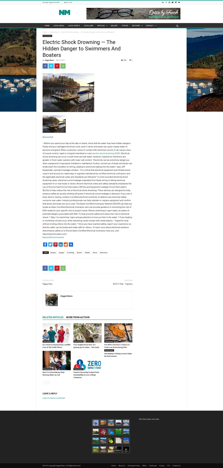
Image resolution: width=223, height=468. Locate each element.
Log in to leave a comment (54, 398)
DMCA (144, 466)
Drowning (70, 253)
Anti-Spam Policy (134, 466)
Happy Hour (48, 284)
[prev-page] (44, 382)
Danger (61, 253)
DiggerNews (49, 60)
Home (45, 32)
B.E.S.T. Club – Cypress (122, 284)
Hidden (87, 253)
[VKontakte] (179, 2)
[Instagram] (169, 2)
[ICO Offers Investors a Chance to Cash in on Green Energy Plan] (118, 333)
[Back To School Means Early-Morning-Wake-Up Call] (57, 360)
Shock (95, 253)
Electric (79, 253)
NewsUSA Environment (53, 237)
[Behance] (162, 2)
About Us (121, 466)
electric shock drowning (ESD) (106, 153)
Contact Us (176, 466)
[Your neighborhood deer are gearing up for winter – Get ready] (87, 333)
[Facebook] (166, 2)
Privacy (162, 466)
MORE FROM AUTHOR (78, 317)
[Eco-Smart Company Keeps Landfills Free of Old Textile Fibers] (57, 333)
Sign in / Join (68, 2)
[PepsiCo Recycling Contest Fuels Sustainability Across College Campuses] (87, 360)
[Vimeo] (175, 2)
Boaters (53, 253)
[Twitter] (172, 2)
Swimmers (103, 253)
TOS (168, 466)
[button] (177, 26)
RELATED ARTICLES (53, 317)
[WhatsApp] (63, 66)
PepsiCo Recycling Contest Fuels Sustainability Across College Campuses (86, 374)
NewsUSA (47, 137)
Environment (54, 32)
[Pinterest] (57, 66)
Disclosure (153, 466)
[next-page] (48, 382)
